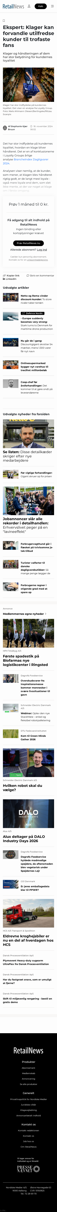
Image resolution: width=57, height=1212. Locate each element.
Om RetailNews (29, 1146)
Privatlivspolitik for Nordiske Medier (28, 1099)
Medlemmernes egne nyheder (23, 614)
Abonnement (28, 1068)
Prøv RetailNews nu (28, 243)
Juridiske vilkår (28, 1104)
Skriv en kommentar (42, 275)
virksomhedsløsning (37, 260)
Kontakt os (28, 1136)
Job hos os (28, 1141)
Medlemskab (28, 1073)
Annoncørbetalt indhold (28, 1115)
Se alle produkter (28, 1084)
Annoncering (28, 1078)
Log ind (42, 249)
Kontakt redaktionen (28, 1130)
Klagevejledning (28, 1110)
